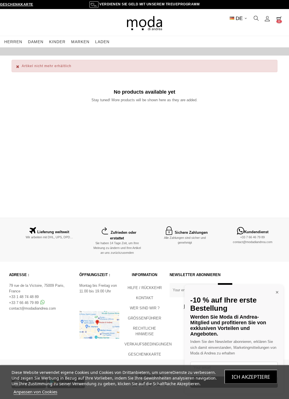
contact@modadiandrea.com (252, 242)
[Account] (267, 18)
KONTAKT (144, 298)
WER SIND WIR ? (144, 308)
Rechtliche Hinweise (144, 331)
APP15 (191, 51)
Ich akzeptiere (251, 376)
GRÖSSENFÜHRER (144, 318)
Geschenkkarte (16, 4)
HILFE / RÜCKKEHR (145, 288)
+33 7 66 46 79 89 (252, 237)
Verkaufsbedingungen (148, 344)
